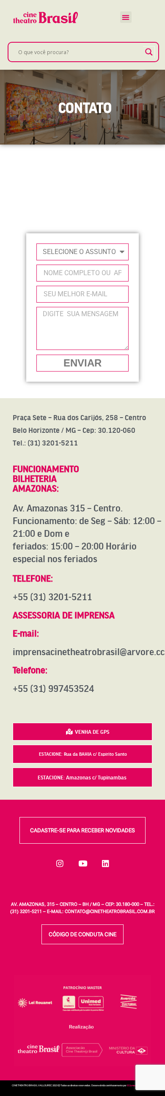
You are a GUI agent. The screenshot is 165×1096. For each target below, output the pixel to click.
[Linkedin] (105, 863)
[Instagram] (60, 863)
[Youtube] (82, 863)
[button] (126, 17)
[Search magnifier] (149, 52)
